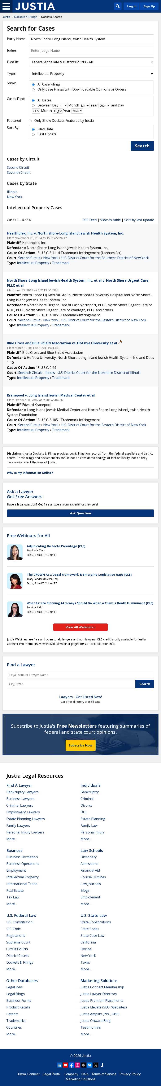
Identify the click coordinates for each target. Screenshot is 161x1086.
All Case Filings (49, 84)
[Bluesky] (89, 1065)
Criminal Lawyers (19, 805)
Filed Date (45, 129)
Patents (12, 1014)
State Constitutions (95, 922)
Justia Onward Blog (95, 1020)
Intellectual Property (33, 262)
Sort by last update (139, 220)
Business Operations (22, 863)
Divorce (86, 805)
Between (44, 105)
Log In (131, 6)
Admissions (89, 863)
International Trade (21, 883)
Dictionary (88, 857)
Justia (86, 1055)
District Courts (17, 955)
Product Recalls (18, 1007)
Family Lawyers (18, 825)
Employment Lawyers (23, 812)
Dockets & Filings (19, 962)
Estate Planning (92, 818)
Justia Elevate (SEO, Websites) (103, 1007)
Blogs (85, 890)
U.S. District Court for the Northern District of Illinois (99, 372)
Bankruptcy (89, 792)
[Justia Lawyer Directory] (101, 1065)
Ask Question (80, 513)
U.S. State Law (93, 915)
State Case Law (92, 935)
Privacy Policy (130, 1074)
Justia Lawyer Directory (98, 993)
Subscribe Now (80, 745)
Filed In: (13, 62)
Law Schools (91, 850)
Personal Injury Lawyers (25, 832)
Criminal (86, 798)
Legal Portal (52, 1074)
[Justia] (35, 6)
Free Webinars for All (28, 535)
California (88, 942)
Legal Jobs (14, 987)
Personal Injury (92, 832)
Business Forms (18, 1000)
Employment (16, 870)
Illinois (12, 191)
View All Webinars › (81, 627)
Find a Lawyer (21, 664)
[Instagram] (77, 1065)
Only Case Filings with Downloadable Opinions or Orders (82, 89)
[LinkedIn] (59, 1065)
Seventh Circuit (19, 172)
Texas (85, 962)
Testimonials (90, 1027)
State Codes (89, 929)
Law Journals (90, 883)
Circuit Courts (17, 949)
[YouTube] (65, 1065)
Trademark (61, 262)
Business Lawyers (20, 798)
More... (11, 839)
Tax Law (12, 897)
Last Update (47, 134)
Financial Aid (90, 870)
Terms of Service (104, 1074)
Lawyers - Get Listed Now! (80, 697)
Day (55, 105)
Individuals (90, 785)
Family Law (88, 825)
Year (94, 105)
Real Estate (15, 890)
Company (71, 1074)
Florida (85, 949)
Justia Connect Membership (102, 987)
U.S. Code (13, 929)
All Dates (44, 100)
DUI (83, 812)
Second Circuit (18, 167)
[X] (95, 1065)
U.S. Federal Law (21, 915)
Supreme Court (18, 942)
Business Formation (22, 857)
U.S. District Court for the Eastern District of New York (103, 320)
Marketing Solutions (99, 980)
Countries (14, 1027)
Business (14, 850)
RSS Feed (90, 220)
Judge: (12, 50)
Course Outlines (93, 877)
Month (73, 105)
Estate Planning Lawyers (25, 818)
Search (142, 146)
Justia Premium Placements (101, 1000)
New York (14, 196)
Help (84, 1074)
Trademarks (16, 1020)
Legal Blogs (15, 993)
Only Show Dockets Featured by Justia (64, 120)
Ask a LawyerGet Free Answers (24, 494)
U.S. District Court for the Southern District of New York (105, 257)
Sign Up (149, 6)
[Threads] (83, 1065)
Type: (11, 73)
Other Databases (22, 980)
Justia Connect (28, 1074)
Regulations (15, 935)
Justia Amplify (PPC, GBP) (99, 1014)
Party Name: (16, 38)
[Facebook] (71, 1065)
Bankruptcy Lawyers (22, 792)
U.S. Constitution (19, 922)
